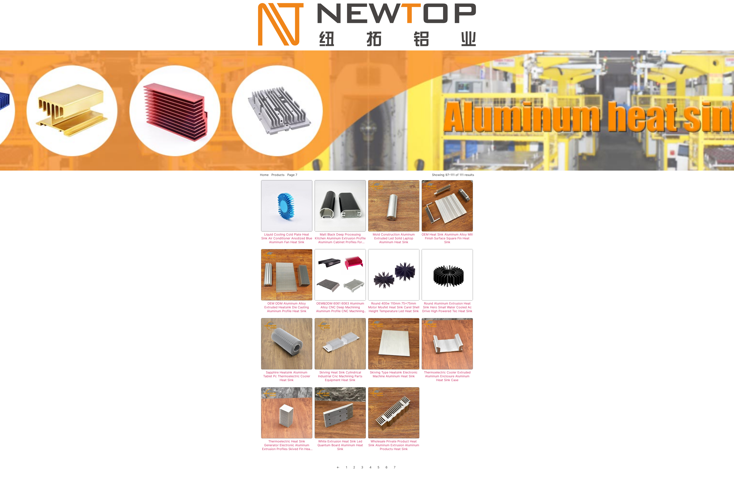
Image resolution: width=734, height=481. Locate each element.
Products (277, 175)
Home (264, 175)
